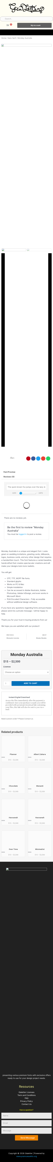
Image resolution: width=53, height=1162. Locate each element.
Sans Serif (12, 38)
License (7, 667)
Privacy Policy (26, 1101)
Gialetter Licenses (26, 1092)
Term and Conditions (27, 1095)
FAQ (26, 1098)
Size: (14, 493)
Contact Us (27, 1104)
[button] (51, 31)
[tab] (26, 472)
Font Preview (9, 472)
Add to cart (30, 683)
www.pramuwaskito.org (26, 1156)
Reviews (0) (9, 477)
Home (3, 38)
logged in (23, 534)
